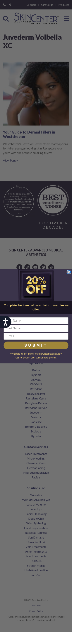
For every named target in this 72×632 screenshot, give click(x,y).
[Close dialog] (69, 272)
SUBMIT (36, 345)
